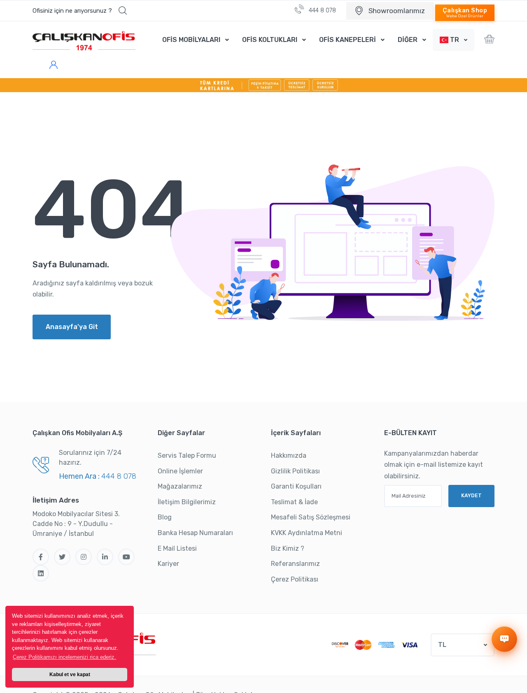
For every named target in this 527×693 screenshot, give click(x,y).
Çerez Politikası (294, 579)
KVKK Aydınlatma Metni (306, 533)
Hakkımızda (288, 455)
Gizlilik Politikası (295, 471)
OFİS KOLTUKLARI (269, 40)
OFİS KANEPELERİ (347, 40)
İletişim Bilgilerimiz (187, 502)
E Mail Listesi (177, 548)
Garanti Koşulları (296, 486)
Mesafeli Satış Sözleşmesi (310, 517)
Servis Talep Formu (187, 455)
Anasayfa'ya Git (72, 327)
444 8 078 (321, 10)
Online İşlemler (180, 471)
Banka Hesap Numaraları (195, 533)
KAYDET (471, 495)
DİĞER (407, 40)
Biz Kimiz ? (287, 548)
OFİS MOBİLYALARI (191, 40)
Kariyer (168, 564)
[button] (80, 11)
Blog (165, 517)
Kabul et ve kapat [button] (69, 674)
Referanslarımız (295, 564)
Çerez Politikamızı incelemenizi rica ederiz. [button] (64, 657)
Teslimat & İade (294, 502)
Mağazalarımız (180, 486)
